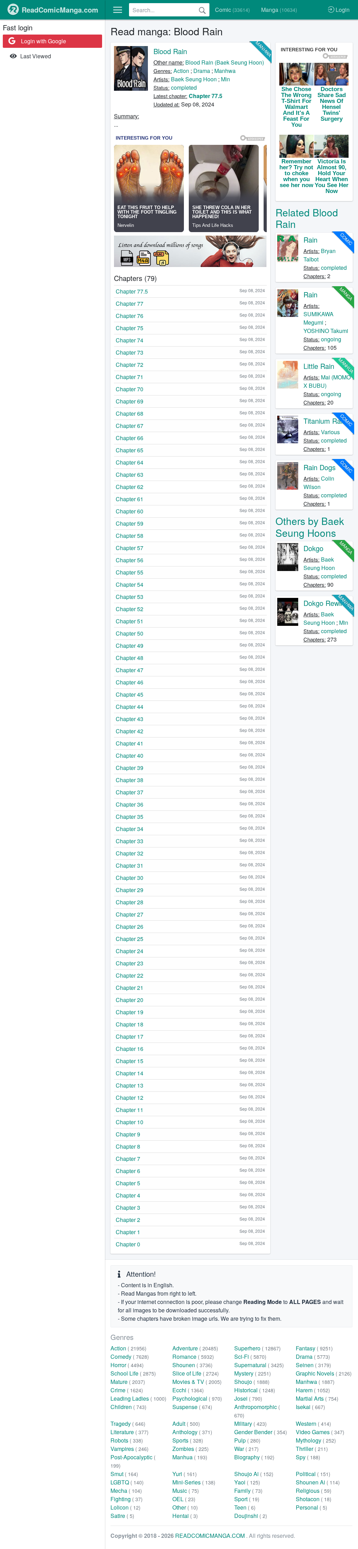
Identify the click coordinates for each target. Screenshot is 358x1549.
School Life (133, 1373)
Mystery (252, 1373)
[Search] (202, 9)
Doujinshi (250, 1516)
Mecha (126, 1491)
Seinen (313, 1365)
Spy (308, 1457)
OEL (183, 1499)
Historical (254, 1390)
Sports (187, 1440)
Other (185, 1507)
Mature (127, 1382)
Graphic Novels (324, 1373)
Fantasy (314, 1348)
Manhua (189, 1457)
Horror (127, 1365)
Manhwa (225, 71)
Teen (245, 1507)
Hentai (185, 1516)
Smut (124, 1474)
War (246, 1449)
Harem (313, 1390)
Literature (129, 1432)
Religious (313, 1491)
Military (250, 1424)
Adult (186, 1424)
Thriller (312, 1449)
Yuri (184, 1474)
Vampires (129, 1449)
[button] (118, 10)
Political (313, 1474)
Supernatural (259, 1365)
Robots (126, 1440)
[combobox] (169, 9)
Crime (126, 1390)
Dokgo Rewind (325, 603)
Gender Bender (260, 1432)
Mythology (316, 1440)
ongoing (331, 339)
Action (181, 71)
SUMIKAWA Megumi (318, 318)
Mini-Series (193, 1482)
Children (128, 1407)
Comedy (129, 1356)
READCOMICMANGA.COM (210, 1536)
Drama (201, 71)
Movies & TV (197, 1382)
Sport (246, 1499)
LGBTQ (127, 1482)
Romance (193, 1356)
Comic (232, 10)
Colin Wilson (318, 482)
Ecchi (188, 1390)
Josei (248, 1398)
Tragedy (127, 1424)
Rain (310, 240)
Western (313, 1424)
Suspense (192, 1407)
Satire (122, 1516)
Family (248, 1491)
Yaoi (247, 1482)
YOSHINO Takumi (325, 331)
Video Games (320, 1432)
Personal (311, 1507)
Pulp (247, 1440)
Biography (254, 1457)
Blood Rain (170, 51)
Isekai (310, 1407)
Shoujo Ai (253, 1474)
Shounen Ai (318, 1482)
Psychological (197, 1398)
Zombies (190, 1449)
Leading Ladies (138, 1398)
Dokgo (313, 548)
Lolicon (125, 1507)
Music (185, 1491)
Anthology (192, 1432)
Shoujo (252, 1382)
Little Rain (318, 366)
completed (184, 87)
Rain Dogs (319, 467)
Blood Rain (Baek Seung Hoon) (224, 62)
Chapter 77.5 (205, 96)
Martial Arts (317, 1398)
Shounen (192, 1365)
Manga (279, 10)
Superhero (257, 1348)
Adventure (195, 1348)
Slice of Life (195, 1373)
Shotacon (313, 1499)
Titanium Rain (324, 421)
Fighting (126, 1499)
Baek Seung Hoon (194, 79)
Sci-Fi (250, 1356)
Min (225, 79)
